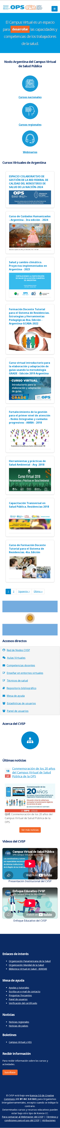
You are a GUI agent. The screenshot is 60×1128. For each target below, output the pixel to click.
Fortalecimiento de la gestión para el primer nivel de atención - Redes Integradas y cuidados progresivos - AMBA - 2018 (29, 417)
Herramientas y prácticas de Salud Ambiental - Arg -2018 (27, 462)
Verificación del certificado (23, 1003)
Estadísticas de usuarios (21, 703)
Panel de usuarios (17, 711)
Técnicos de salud (17, 680)
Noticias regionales (19, 1021)
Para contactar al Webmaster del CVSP (23, 1116)
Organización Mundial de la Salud (26, 965)
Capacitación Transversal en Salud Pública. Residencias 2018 (29, 504)
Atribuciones (49, 1120)
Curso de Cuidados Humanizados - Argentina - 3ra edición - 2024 (30, 218)
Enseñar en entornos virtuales (25, 673)
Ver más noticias (30, 829)
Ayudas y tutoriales (19, 987)
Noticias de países (18, 1025)
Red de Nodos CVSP (18, 650)
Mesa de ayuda (16, 696)
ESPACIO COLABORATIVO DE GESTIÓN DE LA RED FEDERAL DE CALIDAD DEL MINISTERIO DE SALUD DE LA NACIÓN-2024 (28, 182)
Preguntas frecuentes (20, 995)
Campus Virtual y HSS (20, 1042)
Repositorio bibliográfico (21, 688)
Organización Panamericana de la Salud (30, 961)
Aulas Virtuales (16, 658)
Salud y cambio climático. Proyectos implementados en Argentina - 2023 (28, 265)
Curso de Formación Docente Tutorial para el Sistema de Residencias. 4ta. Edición (27, 548)
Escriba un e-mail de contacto (24, 991)
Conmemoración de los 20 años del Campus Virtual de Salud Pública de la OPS (33, 772)
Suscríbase (10, 1072)
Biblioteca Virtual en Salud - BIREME (28, 968)
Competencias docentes (21, 665)
